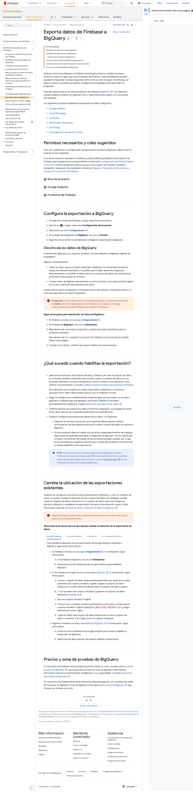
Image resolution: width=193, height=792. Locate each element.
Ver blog (76, 741)
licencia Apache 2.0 (79, 714)
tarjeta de (94, 623)
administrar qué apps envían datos (102, 404)
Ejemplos (117, 17)
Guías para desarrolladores (49, 737)
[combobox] (114, 3)
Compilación (32, 3)
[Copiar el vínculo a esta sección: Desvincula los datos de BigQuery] (99, 248)
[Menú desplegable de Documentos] (79, 3)
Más (86, 3)
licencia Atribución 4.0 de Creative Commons (119, 711)
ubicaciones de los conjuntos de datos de (90, 508)
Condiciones (43, 786)
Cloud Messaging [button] (74, 536)
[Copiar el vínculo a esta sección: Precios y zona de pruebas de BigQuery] (121, 659)
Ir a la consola (172, 3)
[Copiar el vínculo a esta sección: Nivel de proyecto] (72, 179)
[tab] (54, 536)
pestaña (73, 230)
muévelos (72, 594)
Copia (60, 591)
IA (52, 17)
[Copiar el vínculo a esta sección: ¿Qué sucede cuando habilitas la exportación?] (46, 368)
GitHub (41, 754)
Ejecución (51, 3)
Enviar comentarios (122, 32)
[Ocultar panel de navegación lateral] (31, 787)
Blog (160, 3)
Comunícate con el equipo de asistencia (120, 738)
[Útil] (128, 25)
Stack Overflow (114, 744)
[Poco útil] (132, 25)
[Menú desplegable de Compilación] (41, 3)
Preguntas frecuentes (117, 761)
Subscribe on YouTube (82, 753)
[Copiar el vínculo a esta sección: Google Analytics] (71, 187)
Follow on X (77, 749)
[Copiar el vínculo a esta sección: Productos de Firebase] (78, 195)
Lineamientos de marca (117, 756)
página (86, 320)
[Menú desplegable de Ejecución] (59, 3)
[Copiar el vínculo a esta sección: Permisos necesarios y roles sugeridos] (118, 143)
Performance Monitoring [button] (112, 536)
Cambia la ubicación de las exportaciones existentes (108, 385)
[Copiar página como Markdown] (76, 38)
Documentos (70, 3)
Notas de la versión (115, 752)
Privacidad (55, 786)
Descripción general (12, 17)
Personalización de (65, 132)
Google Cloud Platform (112, 771)
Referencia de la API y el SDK (50, 742)
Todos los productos (75, 775)
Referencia (104, 17)
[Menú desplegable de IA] (56, 17)
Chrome (82, 771)
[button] (15, 41)
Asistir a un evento (80, 758)
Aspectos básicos (34, 17)
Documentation (12, 11)
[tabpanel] (89, 591)
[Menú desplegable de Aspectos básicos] (45, 17)
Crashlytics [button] (92, 536)
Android (70, 771)
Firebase (47, 25)
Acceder (186, 3)
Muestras (42, 746)
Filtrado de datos (111, 459)
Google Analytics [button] (54, 536)
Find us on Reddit (80, 745)
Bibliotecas (42, 750)
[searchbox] (17, 25)
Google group (113, 748)
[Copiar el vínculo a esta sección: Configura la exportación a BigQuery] (116, 213)
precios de (114, 685)
